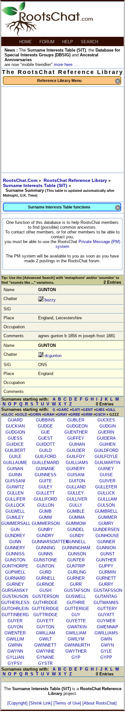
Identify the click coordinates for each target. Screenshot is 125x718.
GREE (75, 414)
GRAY (62, 414)
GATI (76, 410)
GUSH (45, 590)
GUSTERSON (45, 596)
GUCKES (106, 420)
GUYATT (106, 614)
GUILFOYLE (106, 456)
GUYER (15, 620)
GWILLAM (45, 633)
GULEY (45, 487)
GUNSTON (15, 560)
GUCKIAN (15, 426)
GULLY (75, 505)
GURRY (106, 584)
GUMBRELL (106, 511)
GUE (45, 432)
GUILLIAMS (77, 462)
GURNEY (15, 584)
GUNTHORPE (15, 566)
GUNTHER (106, 560)
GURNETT (106, 578)
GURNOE (45, 584)
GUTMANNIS (106, 602)
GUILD (45, 450)
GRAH (49, 414)
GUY (75, 614)
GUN (15, 529)
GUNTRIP (76, 566)
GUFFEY (75, 438)
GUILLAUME (15, 462)
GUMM (45, 517)
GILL (111, 410)
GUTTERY (107, 608)
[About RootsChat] (99, 703)
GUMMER (107, 517)
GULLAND (76, 487)
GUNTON (45, 566)
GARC (63, 410)
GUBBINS (45, 420)
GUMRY (106, 523)
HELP (68, 41)
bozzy (50, 300)
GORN (35, 414)
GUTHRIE (76, 602)
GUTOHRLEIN (15, 608)
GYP (75, 657)
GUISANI (76, 474)
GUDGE (45, 426)
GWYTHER (76, 651)
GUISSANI (15, 480)
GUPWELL (15, 572)
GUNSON (77, 553)
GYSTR (45, 663)
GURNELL (45, 578)
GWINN (15, 645)
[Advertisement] (62, 130)
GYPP (106, 657)
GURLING (77, 572)
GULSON (106, 505)
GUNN (15, 541)
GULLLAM (107, 499)
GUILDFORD (106, 450)
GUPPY (106, 566)
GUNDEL (75, 529)
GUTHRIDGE (45, 602)
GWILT (45, 639)
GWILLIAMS (106, 633)
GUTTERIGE (77, 608)
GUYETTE (76, 620)
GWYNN (15, 651)
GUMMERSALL (15, 523)
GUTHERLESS (15, 602)
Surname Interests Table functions (74, 207)
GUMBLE (76, 511)
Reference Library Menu (79, 81)
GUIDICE (15, 444)
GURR (76, 584)
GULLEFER (106, 487)
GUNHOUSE (107, 535)
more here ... (66, 64)
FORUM (47, 41)
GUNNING (45, 547)
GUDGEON (77, 426)
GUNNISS (15, 553)
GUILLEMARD (45, 462)
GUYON (15, 626)
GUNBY (45, 529)
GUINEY (106, 468)
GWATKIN (77, 626)
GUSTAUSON (15, 596)
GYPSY (15, 663)
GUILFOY (76, 456)
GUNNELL (76, 541)
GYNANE (45, 657)
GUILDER (76, 450)
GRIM (87, 414)
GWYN (107, 645)
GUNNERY (15, 547)
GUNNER (106, 541)
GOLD (22, 414)
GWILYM (76, 639)
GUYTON (45, 626)
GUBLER (75, 420)
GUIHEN (107, 444)
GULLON (45, 505)
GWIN (106, 639)
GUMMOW (76, 523)
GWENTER (15, 633)
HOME (26, 41)
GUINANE (45, 468)
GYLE (106, 651)
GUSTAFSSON (108, 590)
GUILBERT (15, 450)
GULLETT (45, 493)
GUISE (106, 474)
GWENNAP (107, 626)
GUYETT (45, 620)
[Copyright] (18, 703)
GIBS (100, 410)
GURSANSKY (15, 590)
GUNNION (106, 547)
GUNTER (76, 560)
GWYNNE (45, 651)
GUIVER (107, 480)
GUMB (45, 511)
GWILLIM (15, 639)
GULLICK (106, 493)
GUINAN (15, 468)
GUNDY (77, 535)
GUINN (15, 474)
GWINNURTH (77, 645)
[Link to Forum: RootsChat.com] (47, 34)
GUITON (77, 480)
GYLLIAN (15, 657)
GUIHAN (77, 444)
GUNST (107, 553)
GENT (88, 410)
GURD (45, 572)
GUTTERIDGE (45, 608)
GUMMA (77, 517)
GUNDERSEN (106, 529)
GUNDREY (15, 535)
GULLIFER (15, 499)
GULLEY (76, 493)
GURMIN (107, 572)
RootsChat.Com (20, 180)
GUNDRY (45, 535)
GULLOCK (15, 505)
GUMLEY (15, 517)
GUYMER (106, 620)
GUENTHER (76, 432)
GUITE (45, 480)
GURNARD (15, 578)
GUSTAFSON (77, 590)
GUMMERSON (46, 523)
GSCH (100, 414)
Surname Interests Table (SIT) (36, 185)
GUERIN (106, 432)
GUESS (15, 438)
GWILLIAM (76, 633)
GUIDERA (106, 438)
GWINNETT (45, 645)
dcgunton (53, 355)
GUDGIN (107, 426)
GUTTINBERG (15, 614)
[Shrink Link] (41, 703)
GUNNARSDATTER (50, 541)
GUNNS (45, 553)
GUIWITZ (15, 487)
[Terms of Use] (68, 703)
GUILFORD (45, 456)
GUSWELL (76, 596)
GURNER (76, 578)
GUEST (45, 438)
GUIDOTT (45, 444)
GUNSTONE (45, 560)
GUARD (15, 420)
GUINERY (75, 468)
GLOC (8, 414)
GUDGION (15, 432)
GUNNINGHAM (76, 547)
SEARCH (90, 41)
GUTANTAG (106, 596)
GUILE (15, 456)
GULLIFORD (45, 499)
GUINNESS (45, 474)
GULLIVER (77, 499)
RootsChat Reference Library (76, 180)
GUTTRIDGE (45, 614)
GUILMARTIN (107, 462)
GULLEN (15, 493)
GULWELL (15, 511)
